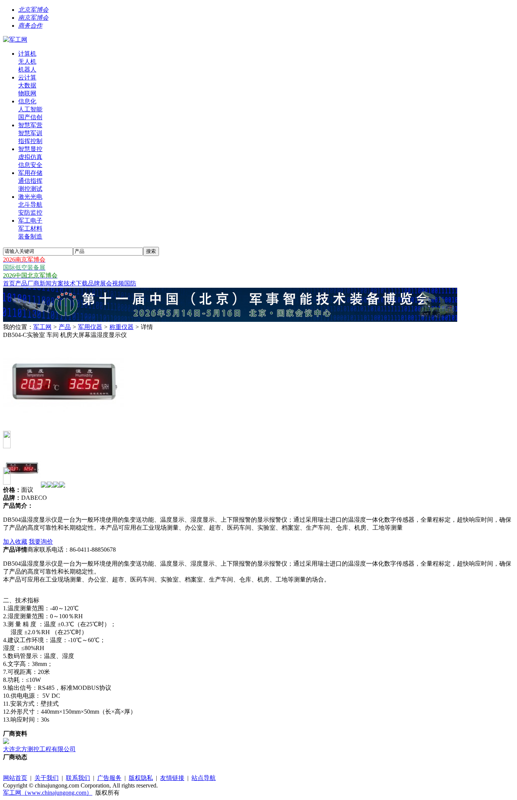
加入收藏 (15, 541)
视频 (118, 283)
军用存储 (30, 173)
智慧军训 (30, 133)
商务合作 (30, 25)
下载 (82, 283)
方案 (57, 283)
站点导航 (204, 778)
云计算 (27, 77)
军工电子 (30, 220)
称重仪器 (121, 327)
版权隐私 (141, 778)
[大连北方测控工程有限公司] (6, 742)
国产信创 (30, 117)
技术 (70, 283)
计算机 (27, 53)
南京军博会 (33, 17)
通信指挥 (30, 181)
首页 (9, 283)
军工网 (42, 327)
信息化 (27, 101)
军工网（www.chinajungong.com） (47, 792)
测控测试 (30, 189)
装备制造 (30, 236)
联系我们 (78, 778)
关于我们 (46, 778)
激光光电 (30, 196)
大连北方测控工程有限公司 (39, 749)
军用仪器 (90, 327)
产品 (21, 283)
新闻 (45, 283)
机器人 (27, 69)
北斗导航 (30, 204)
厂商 (33, 283)
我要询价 (41, 541)
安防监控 (30, 212)
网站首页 (15, 778)
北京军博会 (33, 9)
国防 (130, 283)
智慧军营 (30, 125)
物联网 (27, 93)
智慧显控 (30, 149)
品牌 (94, 283)
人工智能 (30, 109)
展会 (106, 283)
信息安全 (30, 165)
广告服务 (109, 778)
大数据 (27, 85)
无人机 (27, 61)
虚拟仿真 (30, 157)
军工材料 (30, 228)
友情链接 (172, 778)
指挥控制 (30, 141)
